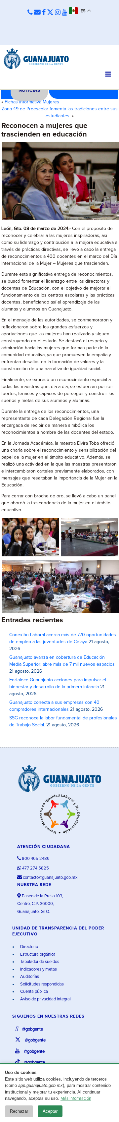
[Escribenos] (37, 12)
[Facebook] (44, 12)
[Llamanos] (30, 12)
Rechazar (19, 1111)
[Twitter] (50, 12)
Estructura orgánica (37, 954)
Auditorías (29, 977)
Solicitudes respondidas (41, 984)
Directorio (28, 947)
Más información (75, 1098)
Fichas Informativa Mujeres (32, 102)
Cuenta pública (33, 991)
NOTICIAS (29, 90)
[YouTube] (64, 12)
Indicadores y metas (38, 969)
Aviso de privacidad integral (45, 999)
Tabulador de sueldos (39, 962)
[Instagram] (57, 12)
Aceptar (50, 1111)
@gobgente (32, 1029)
